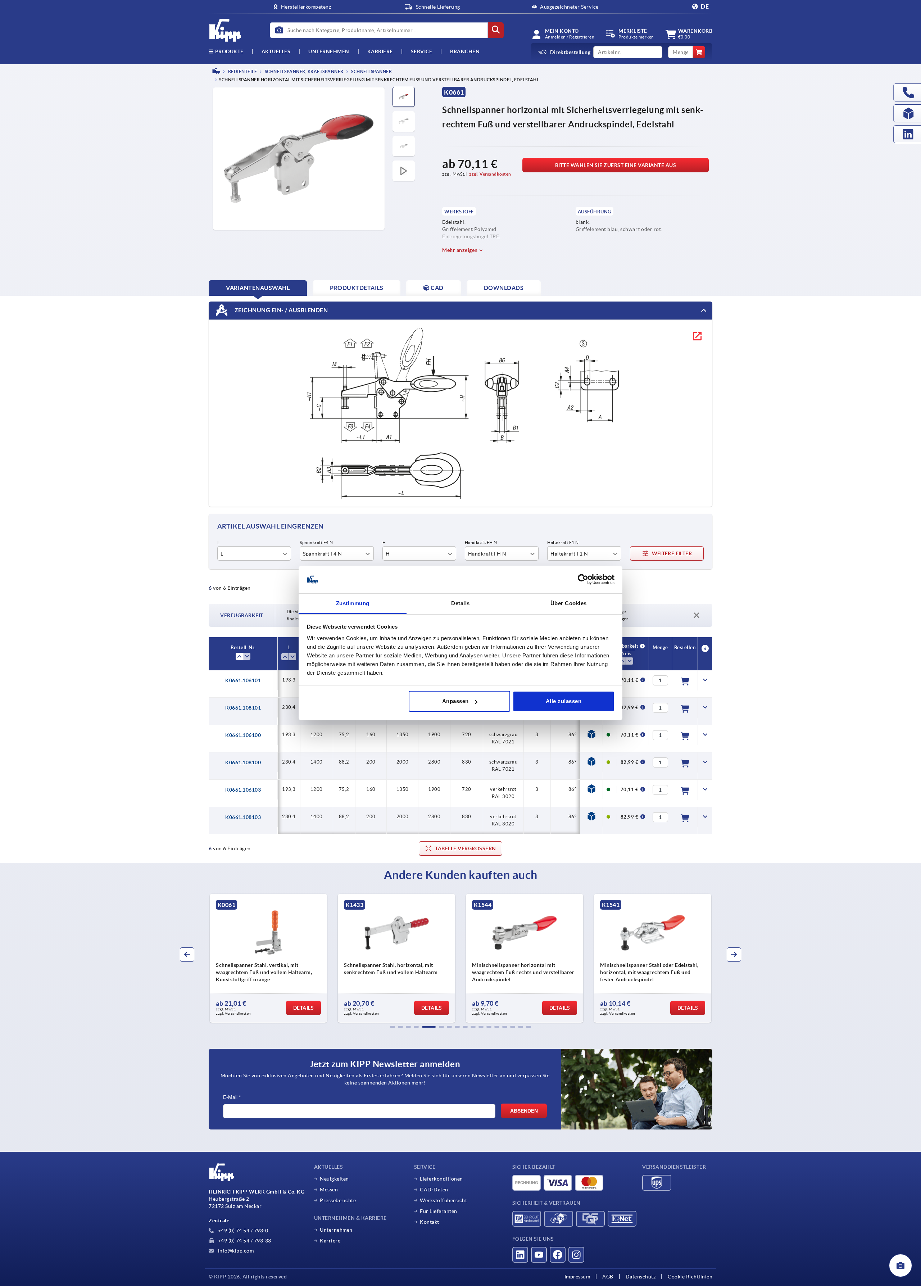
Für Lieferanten (438, 1211)
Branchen (465, 51)
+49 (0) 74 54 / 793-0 (242, 1230)
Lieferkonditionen (441, 1179)
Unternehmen (328, 51)
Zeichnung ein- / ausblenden (280, 310)
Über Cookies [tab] (568, 603)
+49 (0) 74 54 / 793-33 (244, 1241)
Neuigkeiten (334, 1179)
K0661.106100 (243, 735)
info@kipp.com (235, 1251)
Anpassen (455, 701)
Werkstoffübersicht (443, 1200)
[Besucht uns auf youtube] (539, 1255)
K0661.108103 (243, 817)
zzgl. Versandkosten (490, 174)
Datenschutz (641, 1276)
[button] (392, 1027)
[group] (268, 958)
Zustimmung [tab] (352, 603)
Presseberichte (338, 1200)
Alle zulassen (564, 701)
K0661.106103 (243, 790)
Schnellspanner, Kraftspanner (304, 71)
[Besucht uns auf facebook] (558, 1255)
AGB (607, 1276)
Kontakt (429, 1222)
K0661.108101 (243, 708)
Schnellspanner (371, 71)
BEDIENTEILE (242, 71)
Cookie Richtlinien (690, 1277)
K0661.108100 (243, 762)
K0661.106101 (243, 680)
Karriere (380, 51)
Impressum (577, 1276)
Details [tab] (460, 603)
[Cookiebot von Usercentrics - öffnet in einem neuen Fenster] (583, 579)
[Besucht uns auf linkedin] (520, 1255)
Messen (329, 1189)
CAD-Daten (434, 1189)
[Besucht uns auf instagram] (576, 1255)
